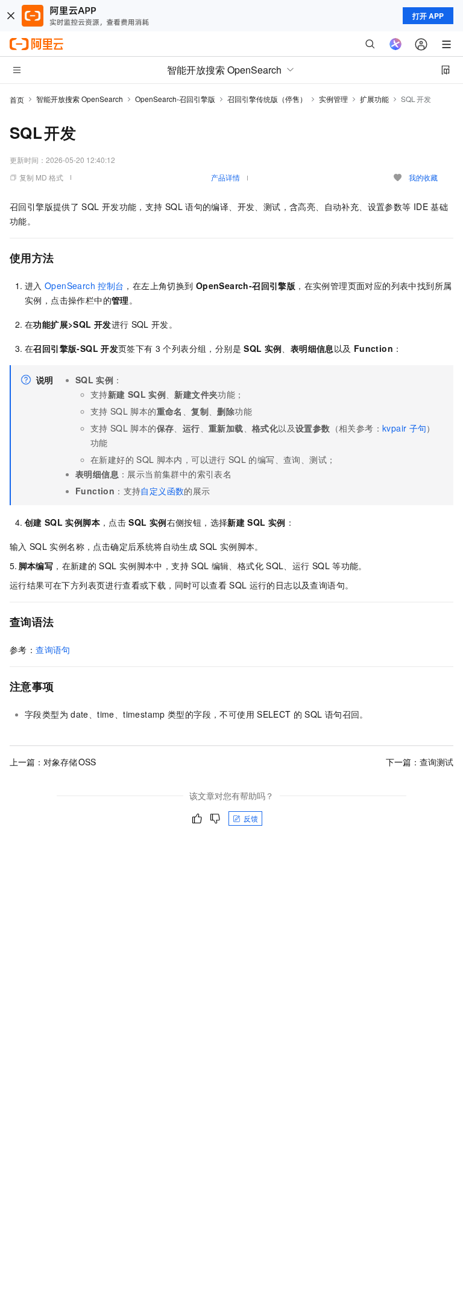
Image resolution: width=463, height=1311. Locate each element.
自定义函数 (162, 491)
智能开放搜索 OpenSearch (79, 99)
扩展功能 (374, 99)
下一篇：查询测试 (419, 762)
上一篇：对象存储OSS (53, 762)
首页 (17, 99)
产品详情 (225, 177)
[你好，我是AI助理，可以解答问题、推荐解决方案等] (395, 44)
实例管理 (333, 99)
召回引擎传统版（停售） (267, 99)
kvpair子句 (404, 428)
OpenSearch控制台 (84, 285)
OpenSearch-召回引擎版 (175, 99)
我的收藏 (423, 177)
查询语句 (53, 649)
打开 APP (428, 15)
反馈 (251, 818)
